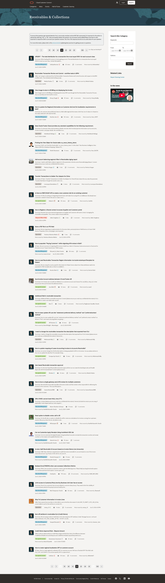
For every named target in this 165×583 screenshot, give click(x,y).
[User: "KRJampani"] (31, 417)
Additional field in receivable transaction (48, 296)
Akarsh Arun (53, 440)
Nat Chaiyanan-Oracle (56, 490)
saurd (89, 287)
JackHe (90, 201)
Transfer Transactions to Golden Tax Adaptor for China (52, 176)
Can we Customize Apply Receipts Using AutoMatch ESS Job (54, 432)
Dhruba (51, 373)
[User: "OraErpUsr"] (31, 467)
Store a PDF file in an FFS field (44, 226)
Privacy (62, 578)
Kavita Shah (53, 270)
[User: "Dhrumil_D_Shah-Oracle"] (31, 245)
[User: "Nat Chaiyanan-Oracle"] (31, 484)
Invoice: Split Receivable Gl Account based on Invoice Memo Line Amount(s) (59, 449)
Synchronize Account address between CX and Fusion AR (53, 279)
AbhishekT (91, 555)
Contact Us (56, 578)
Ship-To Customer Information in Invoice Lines (50, 499)
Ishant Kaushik (47, 541)
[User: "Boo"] (31, 297)
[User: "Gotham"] (31, 549)
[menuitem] (123, 2)
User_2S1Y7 (94, 117)
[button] (96, 49)
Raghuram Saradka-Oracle (91, 304)
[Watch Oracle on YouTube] (129, 578)
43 (66, 50)
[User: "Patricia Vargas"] (31, 161)
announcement (56, 43)
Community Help (48, 578)
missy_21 (46, 507)
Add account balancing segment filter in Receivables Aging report (56, 159)
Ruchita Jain (53, 117)
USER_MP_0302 (93, 474)
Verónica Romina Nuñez (51, 234)
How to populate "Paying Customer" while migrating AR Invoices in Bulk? (58, 243)
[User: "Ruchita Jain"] (31, 108)
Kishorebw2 (96, 64)
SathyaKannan (54, 64)
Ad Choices (103, 578)
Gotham (51, 555)
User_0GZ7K (94, 150)
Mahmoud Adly (48, 339)
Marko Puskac (48, 81)
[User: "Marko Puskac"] (31, 75)
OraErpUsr (53, 474)
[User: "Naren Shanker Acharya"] (31, 400)
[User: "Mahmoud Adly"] (31, 333)
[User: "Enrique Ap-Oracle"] (31, 350)
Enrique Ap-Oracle (54, 356)
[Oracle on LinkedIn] (124, 578)
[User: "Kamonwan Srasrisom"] (31, 532)
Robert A (51, 201)
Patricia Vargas (48, 167)
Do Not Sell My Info (69, 578)
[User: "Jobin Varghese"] (31, 211)
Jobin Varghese (54, 218)
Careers (109, 578)
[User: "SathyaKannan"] (31, 58)
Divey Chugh (53, 98)
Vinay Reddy (95, 98)
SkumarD (97, 490)
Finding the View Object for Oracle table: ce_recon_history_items (55, 143)
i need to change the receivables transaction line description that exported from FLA (62, 331)
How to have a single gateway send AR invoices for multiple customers (57, 382)
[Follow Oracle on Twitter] (120, 578)
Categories (33, 6)
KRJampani (53, 423)
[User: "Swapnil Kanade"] (31, 515)
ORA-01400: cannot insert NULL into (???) (48, 399)
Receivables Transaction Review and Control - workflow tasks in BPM (57, 73)
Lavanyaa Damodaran (50, 184)
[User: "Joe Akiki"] (31, 280)
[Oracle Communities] (117, 3)
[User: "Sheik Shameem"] (31, 144)
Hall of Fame (56, 6)
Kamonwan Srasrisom (55, 539)
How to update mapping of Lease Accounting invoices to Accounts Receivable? (60, 348)
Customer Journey (68, 6)
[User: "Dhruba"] (31, 366)
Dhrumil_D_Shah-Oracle (57, 251)
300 (82, 50)
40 (53, 50)
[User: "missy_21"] (31, 501)
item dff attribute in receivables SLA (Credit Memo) (51, 514)
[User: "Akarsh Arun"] (31, 434)
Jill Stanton (52, 322)
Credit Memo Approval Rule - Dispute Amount (50, 531)
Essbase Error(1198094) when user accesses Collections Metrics (55, 466)
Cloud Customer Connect (44, 2)
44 (70, 50)
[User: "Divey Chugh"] (31, 92)
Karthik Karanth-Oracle (50, 409)
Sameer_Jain (96, 522)
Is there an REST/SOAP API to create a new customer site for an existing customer (61, 193)
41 (57, 50)
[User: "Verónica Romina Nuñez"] (31, 228)
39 (49, 50)
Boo (50, 304)
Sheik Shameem (54, 150)
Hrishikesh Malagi (49, 134)
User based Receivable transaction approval (49, 365)
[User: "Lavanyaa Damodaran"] (31, 178)
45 (74, 50)
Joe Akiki (51, 287)
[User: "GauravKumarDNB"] (31, 383)
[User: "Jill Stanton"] (31, 314)
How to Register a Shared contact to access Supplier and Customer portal (58, 210)
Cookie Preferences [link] (94, 578)
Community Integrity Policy (82, 578)
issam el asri (46, 254)
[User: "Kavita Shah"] (31, 262)
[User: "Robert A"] (31, 194)
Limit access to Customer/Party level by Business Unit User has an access (58, 483)
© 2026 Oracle (37, 578)
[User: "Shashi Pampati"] (31, 450)
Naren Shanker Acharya (56, 406)
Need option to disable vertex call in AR (47, 415)
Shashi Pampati (54, 457)
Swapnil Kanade (54, 522)
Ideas (40, 6)
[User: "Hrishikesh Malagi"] (31, 127)
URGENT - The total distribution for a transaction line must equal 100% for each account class (65, 56)
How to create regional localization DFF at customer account (54, 548)
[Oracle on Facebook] (116, 578)
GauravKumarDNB (49, 390)
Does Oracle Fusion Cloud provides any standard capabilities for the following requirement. (64, 126)
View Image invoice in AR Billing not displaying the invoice (53, 90)
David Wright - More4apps (50, 325)
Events (47, 6)
